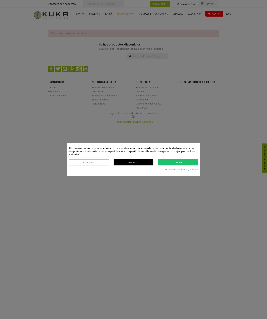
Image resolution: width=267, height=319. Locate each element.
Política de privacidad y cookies (181, 169)
